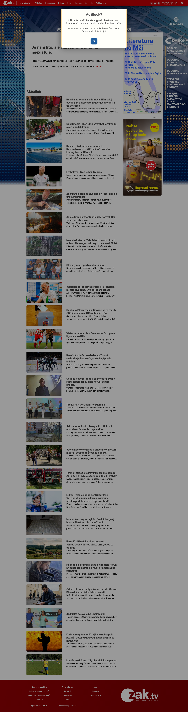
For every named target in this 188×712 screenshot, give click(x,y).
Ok (94, 41)
